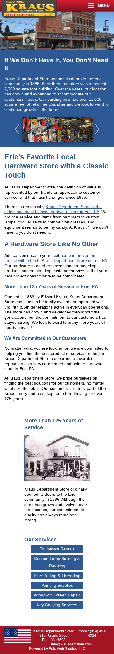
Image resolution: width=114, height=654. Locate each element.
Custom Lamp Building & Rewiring (57, 562)
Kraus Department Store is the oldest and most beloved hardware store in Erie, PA (53, 209)
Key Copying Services (57, 604)
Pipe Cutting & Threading (57, 575)
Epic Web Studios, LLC (67, 649)
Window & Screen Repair (57, 595)
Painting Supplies (57, 585)
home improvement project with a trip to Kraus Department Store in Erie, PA (55, 258)
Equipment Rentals (57, 549)
